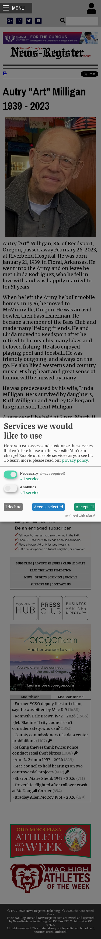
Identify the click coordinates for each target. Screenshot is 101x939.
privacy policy (75, 460)
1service (29, 478)
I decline (13, 506)
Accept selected (48, 506)
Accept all (85, 506)
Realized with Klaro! (80, 516)
